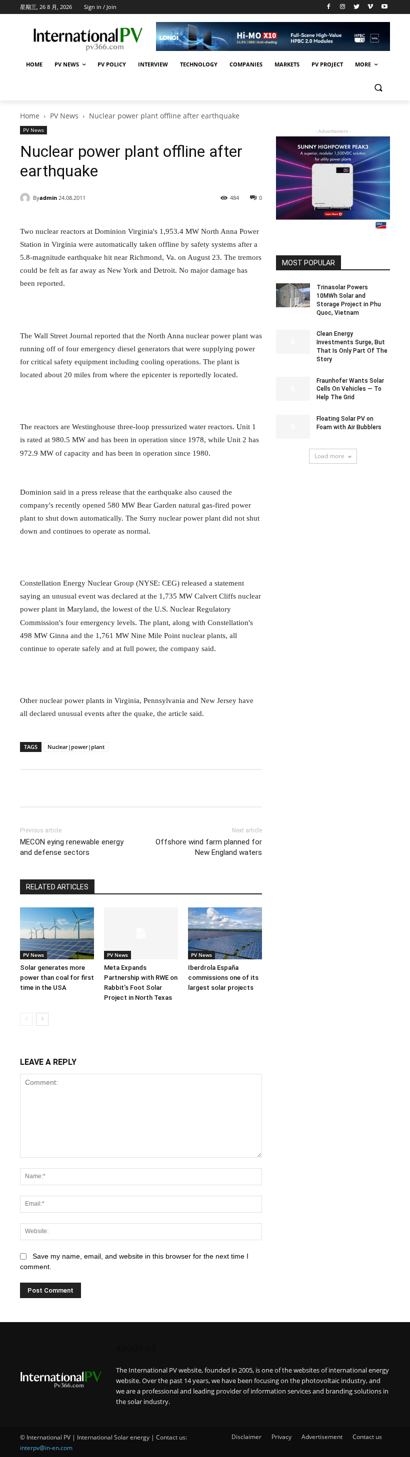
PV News (66, 64)
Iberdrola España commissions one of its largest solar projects (223, 977)
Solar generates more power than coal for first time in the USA (57, 977)
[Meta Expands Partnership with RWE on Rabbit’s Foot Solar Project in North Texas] (141, 933)
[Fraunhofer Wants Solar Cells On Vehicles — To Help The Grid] (293, 389)
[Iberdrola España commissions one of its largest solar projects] (225, 933)
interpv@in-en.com (46, 1448)
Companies (246, 64)
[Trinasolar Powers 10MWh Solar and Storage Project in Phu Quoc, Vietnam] (293, 295)
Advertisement (322, 1437)
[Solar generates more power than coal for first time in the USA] (57, 933)
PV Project (327, 64)
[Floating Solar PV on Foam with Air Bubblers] (293, 427)
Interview (153, 64)
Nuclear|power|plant (76, 746)
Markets (287, 64)
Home (34, 64)
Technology (199, 64)
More (363, 64)
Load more (329, 456)
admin (48, 197)
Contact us (367, 1437)
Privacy (282, 1437)
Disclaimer (247, 1437)
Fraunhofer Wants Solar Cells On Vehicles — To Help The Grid (350, 389)
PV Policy (112, 64)
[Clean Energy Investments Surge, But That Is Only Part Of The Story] (293, 342)
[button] (378, 88)
